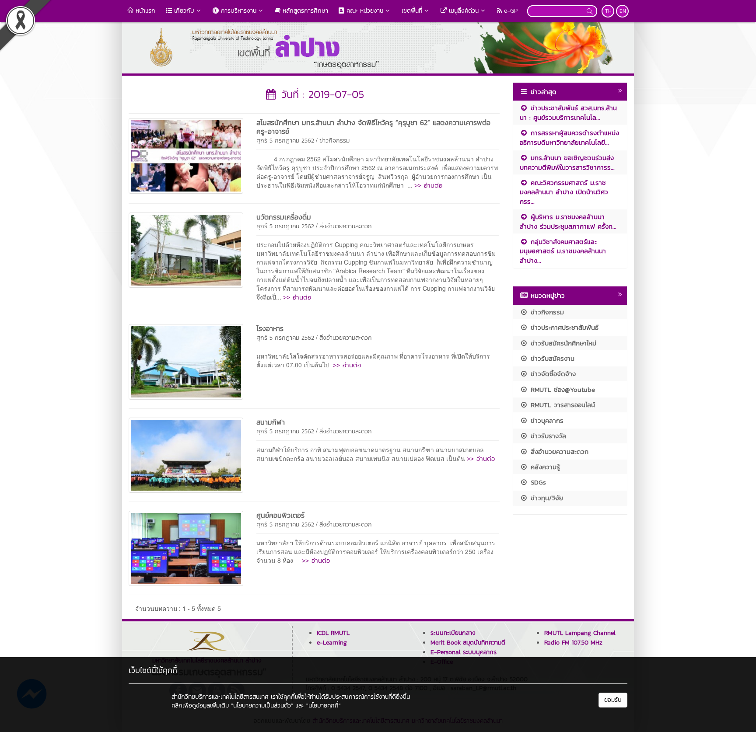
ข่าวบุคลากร (546, 420)
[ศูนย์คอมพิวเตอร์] (186, 547)
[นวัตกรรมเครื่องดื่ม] (186, 249)
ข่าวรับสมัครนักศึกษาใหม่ (562, 343)
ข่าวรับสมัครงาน (551, 358)
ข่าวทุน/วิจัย (545, 498)
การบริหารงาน (237, 10)
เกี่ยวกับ (183, 10)
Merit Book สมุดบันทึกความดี (467, 642)
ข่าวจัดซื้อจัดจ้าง (552, 374)
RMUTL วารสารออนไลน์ (561, 405)
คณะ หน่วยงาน (363, 10)
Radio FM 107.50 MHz (573, 642)
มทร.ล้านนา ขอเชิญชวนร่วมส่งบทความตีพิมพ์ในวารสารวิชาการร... (567, 162)
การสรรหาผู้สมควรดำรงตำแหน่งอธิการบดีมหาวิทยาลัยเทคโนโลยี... (569, 137)
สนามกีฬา (270, 422)
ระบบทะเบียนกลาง (453, 633)
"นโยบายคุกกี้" (323, 705)
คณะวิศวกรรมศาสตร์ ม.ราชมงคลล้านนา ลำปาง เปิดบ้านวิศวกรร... (564, 192)
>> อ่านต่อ (428, 185)
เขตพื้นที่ (412, 10)
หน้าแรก (144, 10)
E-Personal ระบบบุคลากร (463, 652)
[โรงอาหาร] (186, 360)
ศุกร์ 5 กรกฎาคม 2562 (285, 140)
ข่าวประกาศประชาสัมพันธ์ (563, 327)
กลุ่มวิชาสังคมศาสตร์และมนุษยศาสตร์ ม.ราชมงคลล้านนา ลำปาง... (563, 251)
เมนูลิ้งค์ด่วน (463, 10)
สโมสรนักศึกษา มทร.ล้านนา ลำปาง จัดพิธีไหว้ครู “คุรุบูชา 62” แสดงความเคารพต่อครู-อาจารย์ (373, 126)
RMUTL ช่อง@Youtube (561, 389)
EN (623, 11)
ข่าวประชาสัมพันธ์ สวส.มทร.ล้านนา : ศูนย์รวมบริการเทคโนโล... (568, 112)
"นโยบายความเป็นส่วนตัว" (262, 705)
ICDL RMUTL (333, 633)
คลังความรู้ (544, 467)
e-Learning (332, 642)
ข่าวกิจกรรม (334, 140)
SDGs (537, 482)
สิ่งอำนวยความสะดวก (345, 226)
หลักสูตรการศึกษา (304, 10)
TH (608, 11)
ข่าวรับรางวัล (547, 436)
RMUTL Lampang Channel (580, 633)
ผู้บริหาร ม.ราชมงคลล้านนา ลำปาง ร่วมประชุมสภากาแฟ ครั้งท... (568, 221)
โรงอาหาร (270, 328)
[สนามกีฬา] (186, 454)
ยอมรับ (613, 699)
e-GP (510, 10)
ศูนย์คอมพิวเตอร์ (280, 515)
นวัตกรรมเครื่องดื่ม (283, 217)
